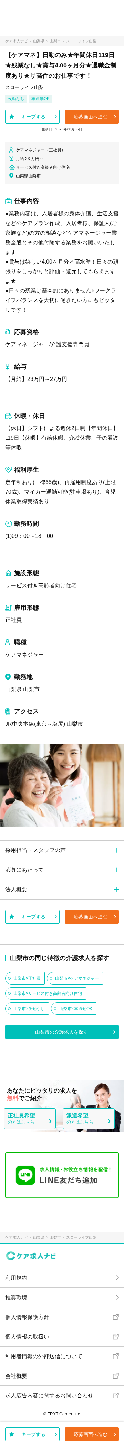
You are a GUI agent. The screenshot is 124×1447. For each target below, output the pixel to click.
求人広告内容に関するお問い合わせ (49, 1395)
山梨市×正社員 (27, 978)
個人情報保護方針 (27, 1317)
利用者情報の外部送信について (43, 1356)
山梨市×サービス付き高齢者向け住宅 (47, 993)
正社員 (13, 620)
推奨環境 (16, 1297)
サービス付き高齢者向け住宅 (41, 585)
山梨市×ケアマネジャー (77, 978)
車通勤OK (40, 98)
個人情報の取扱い (27, 1337)
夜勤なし (16, 98)
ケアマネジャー (24, 655)
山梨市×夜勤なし (29, 1008)
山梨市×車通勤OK (75, 1008)
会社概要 (16, 1376)
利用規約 (16, 1278)
